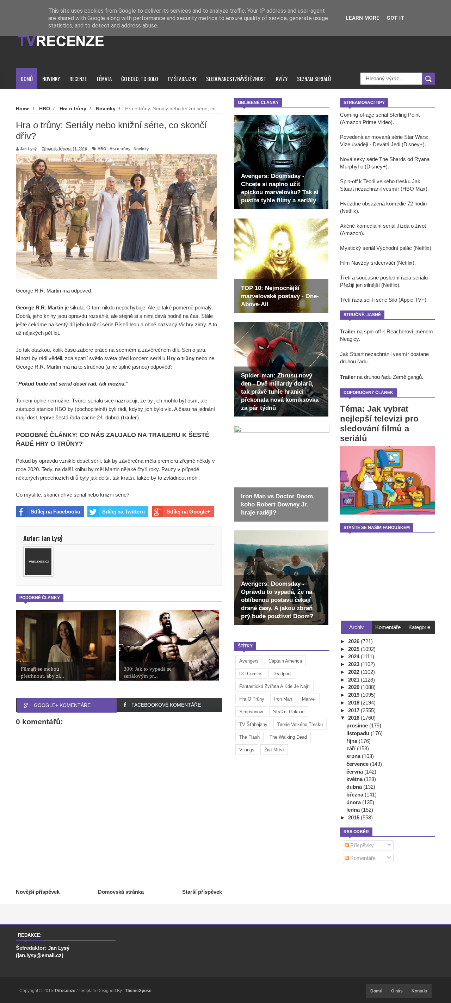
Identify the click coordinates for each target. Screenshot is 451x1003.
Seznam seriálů (314, 78)
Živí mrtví (274, 749)
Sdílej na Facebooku (55, 512)
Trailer (348, 331)
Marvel (309, 699)
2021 (354, 680)
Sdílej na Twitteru (123, 512)
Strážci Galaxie (288, 711)
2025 (354, 649)
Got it (395, 18)
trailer (130, 417)
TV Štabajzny (182, 78)
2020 (354, 687)
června (355, 772)
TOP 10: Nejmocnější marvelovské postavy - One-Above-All (280, 296)
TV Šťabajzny (253, 724)
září (351, 748)
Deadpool (281, 673)
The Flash (249, 737)
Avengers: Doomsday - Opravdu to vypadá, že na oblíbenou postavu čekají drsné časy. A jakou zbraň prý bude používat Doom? (277, 600)
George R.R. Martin (39, 307)
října (352, 741)
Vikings (246, 749)
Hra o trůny (251, 699)
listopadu (358, 733)
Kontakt (419, 991)
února (354, 802)
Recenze (78, 78)
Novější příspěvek (38, 892)
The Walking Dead (288, 737)
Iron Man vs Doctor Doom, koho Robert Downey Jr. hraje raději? (278, 504)
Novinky (51, 78)
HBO (102, 149)
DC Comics (250, 673)
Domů (27, 78)
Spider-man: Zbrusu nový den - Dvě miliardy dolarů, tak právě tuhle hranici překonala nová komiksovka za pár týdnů (280, 391)
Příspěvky (361, 845)
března (355, 795)
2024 (354, 656)
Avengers (249, 661)
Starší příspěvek (202, 892)
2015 (354, 817)
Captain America (285, 661)
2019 (354, 695)
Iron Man (283, 699)
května (355, 779)
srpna (354, 756)
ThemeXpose (138, 990)
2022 (354, 672)
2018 (354, 703)
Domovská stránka (121, 892)
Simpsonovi (251, 711)
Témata (104, 78)
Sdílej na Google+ (188, 512)
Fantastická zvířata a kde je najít (274, 686)
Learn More (362, 18)
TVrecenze (65, 990)
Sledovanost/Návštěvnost (236, 78)
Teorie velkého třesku (300, 724)
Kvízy (282, 78)
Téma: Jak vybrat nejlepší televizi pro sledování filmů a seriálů (379, 423)
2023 (354, 664)
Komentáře (362, 858)
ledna (353, 810)
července (358, 764)
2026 (354, 641)
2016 (354, 718)
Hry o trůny (180, 358)
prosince (357, 725)
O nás (397, 991)
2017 (354, 710)
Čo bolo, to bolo (139, 78)
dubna (354, 787)
